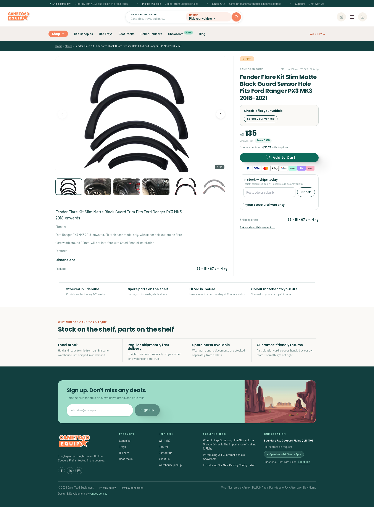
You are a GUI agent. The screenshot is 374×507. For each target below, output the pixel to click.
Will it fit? (164, 440)
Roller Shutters (151, 34)
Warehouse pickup (170, 465)
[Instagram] (78, 470)
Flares (68, 46)
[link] (58, 46)
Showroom (179, 33)
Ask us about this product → (257, 227)
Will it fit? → (318, 34)
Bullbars (124, 453)
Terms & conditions (131, 487)
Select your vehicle (260, 119)
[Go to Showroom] (341, 16)
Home (58, 46)
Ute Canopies (83, 34)
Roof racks (126, 459)
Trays (122, 446)
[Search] (236, 16)
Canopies (125, 440)
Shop (56, 34)
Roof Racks (126, 34)
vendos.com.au (98, 493)
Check (306, 192)
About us (164, 459)
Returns (164, 446)
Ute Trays (105, 34)
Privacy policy (107, 487)
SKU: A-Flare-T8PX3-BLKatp (300, 69)
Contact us (165, 453)
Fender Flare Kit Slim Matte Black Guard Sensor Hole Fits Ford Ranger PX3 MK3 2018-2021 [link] (128, 46)
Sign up (147, 410)
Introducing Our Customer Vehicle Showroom (224, 457)
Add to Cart (284, 157)
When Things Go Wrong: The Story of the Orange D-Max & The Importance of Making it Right (229, 444)
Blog (202, 34)
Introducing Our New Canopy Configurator (229, 465)
